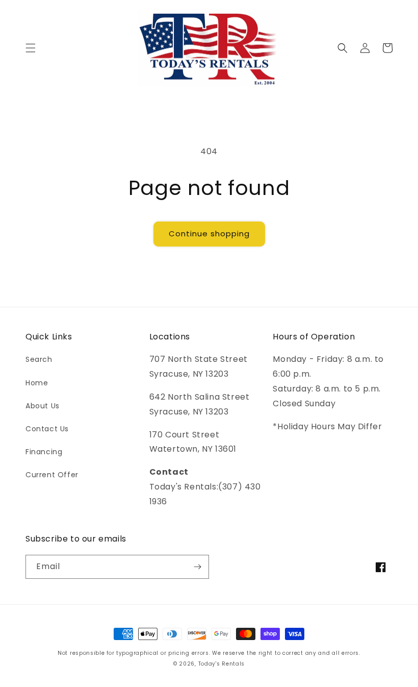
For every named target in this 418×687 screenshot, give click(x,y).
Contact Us (47, 429)
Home (36, 383)
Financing (43, 452)
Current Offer (52, 475)
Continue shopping (209, 233)
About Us (42, 406)
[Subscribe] (197, 567)
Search (39, 359)
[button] (30, 48)
